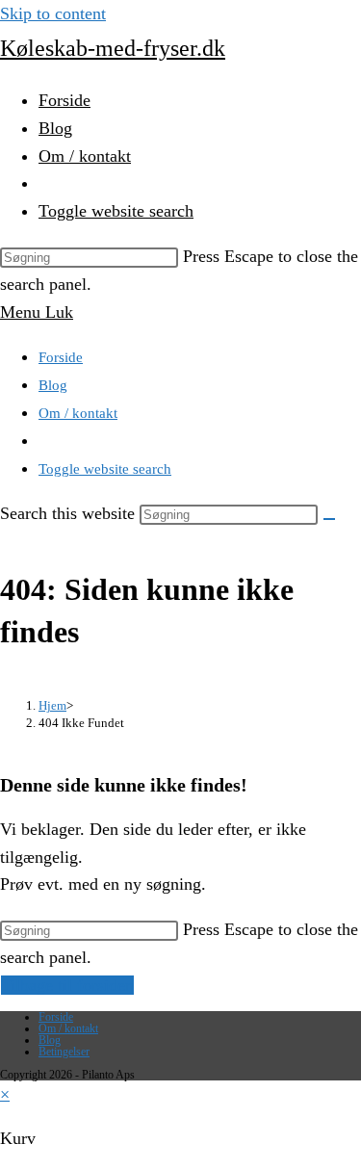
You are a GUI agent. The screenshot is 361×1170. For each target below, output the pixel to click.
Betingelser (64, 1051)
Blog (53, 385)
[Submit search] (329, 519)
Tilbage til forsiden (67, 985)
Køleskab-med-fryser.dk (112, 48)
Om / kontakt (78, 413)
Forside (61, 357)
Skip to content (53, 13)
